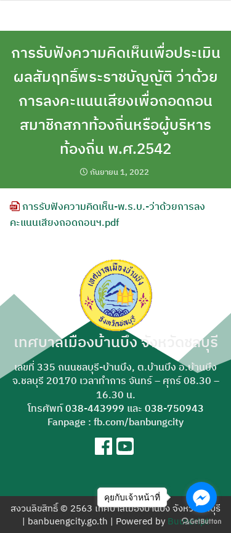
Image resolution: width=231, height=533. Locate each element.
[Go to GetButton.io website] (201, 520)
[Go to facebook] (201, 497)
